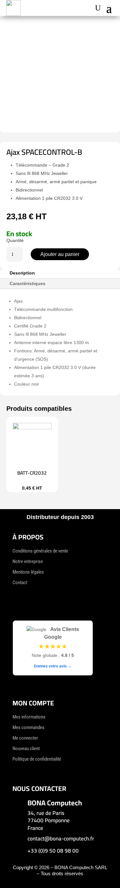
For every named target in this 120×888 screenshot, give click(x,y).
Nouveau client (26, 748)
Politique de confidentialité (36, 759)
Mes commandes (28, 727)
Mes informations (28, 717)
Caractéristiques (27, 283)
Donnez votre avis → (53, 666)
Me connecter (25, 738)
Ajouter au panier (59, 254)
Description (22, 272)
